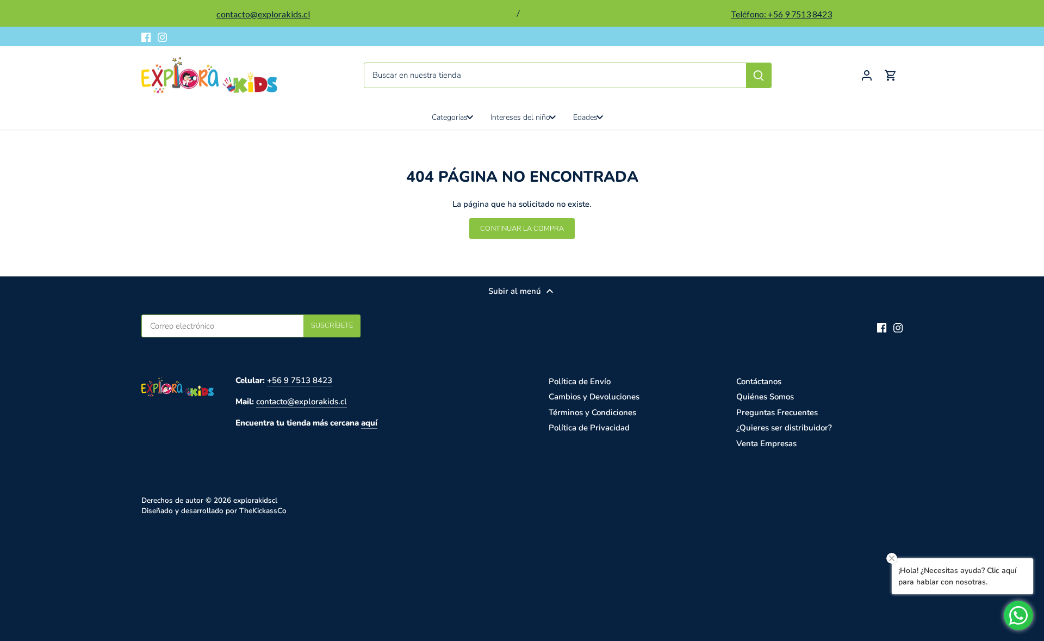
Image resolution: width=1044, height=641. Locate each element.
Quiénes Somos (765, 396)
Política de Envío (580, 381)
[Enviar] (758, 75)
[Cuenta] (867, 75)
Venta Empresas (766, 443)
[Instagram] (162, 36)
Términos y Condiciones (592, 412)
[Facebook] (146, 36)
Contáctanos (758, 381)
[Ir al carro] (890, 75)
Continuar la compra (521, 228)
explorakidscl (255, 500)
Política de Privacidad (589, 427)
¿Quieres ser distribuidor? (784, 427)
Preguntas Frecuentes (777, 412)
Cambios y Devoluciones (594, 396)
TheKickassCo (263, 511)
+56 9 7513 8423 (299, 380)
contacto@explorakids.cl (301, 401)
